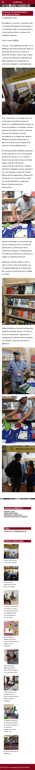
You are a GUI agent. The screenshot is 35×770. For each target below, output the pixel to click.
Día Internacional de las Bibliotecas (11, 752)
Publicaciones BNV (11, 513)
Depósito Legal (9, 511)
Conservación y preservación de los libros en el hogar (10, 584)
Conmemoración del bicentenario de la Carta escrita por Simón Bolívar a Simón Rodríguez (11, 696)
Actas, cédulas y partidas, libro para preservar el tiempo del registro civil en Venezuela (11, 641)
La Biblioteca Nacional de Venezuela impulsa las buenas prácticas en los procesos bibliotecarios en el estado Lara (11, 726)
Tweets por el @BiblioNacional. (15, 531)
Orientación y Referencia (13, 515)
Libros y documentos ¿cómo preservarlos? (10, 561)
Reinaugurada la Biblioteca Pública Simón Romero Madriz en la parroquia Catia (11, 669)
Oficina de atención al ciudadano (16, 516)
